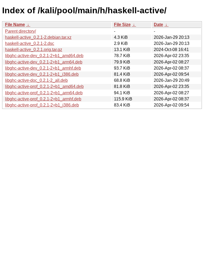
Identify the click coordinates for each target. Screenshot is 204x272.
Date (158, 24)
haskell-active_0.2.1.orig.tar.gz (33, 49)
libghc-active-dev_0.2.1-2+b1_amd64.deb (44, 55)
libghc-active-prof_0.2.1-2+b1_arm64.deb (44, 93)
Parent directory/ (20, 31)
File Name (15, 24)
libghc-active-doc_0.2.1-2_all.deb (36, 80)
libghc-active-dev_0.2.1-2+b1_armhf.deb (43, 68)
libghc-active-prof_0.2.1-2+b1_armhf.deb (43, 99)
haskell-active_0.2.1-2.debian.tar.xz (38, 37)
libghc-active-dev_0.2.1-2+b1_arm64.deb (43, 62)
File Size (122, 24)
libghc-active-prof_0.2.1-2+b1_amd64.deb (44, 86)
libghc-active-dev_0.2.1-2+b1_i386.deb (42, 74)
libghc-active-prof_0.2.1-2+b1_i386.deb (42, 105)
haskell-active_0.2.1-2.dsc (29, 43)
